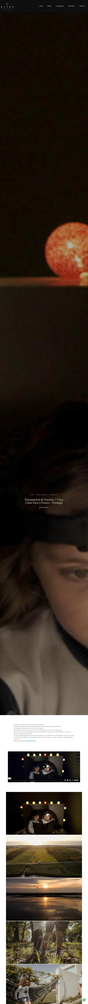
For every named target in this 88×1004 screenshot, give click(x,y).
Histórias (71, 6)
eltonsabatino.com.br (31, 741)
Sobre (49, 6)
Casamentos (60, 6)
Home (41, 6)
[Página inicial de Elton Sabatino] (10, 6)
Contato (82, 6)
